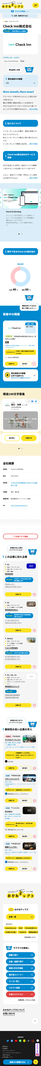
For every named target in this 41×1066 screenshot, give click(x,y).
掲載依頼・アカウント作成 (26, 1000)
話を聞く (25, 364)
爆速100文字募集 (16, 968)
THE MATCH (22, 932)
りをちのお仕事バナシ (31, 928)
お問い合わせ (9, 1013)
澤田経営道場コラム (34, 932)
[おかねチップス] (12, 5)
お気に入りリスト (16, 994)
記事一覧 (12, 916)
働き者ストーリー (16, 974)
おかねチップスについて (14, 1009)
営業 (7, 83)
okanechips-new (10, 928)
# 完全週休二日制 (7, 57)
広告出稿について (30, 937)
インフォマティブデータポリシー (12, 1053)
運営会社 (5, 1046)
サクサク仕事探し (20, 11)
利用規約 (5, 1048)
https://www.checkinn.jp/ (11, 61)
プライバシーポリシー (8, 1050)
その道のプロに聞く (10, 932)
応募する (11, 364)
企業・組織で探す (16, 961)
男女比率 (20, 264)
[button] (38, 1040)
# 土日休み (16, 57)
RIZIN (20, 928)
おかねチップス (21, 893)
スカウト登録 (14, 987)
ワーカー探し (14, 981)
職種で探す (13, 955)
